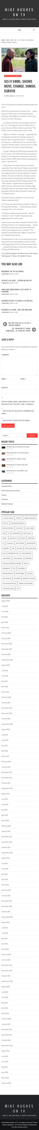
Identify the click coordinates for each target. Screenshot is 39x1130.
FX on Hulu (10, 543)
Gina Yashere (20, 543)
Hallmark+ (6, 548)
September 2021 (7, 917)
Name (4, 379)
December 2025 (6, 644)
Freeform (31, 538)
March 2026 (5, 628)
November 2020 (6, 971)
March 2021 (5, 949)
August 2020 (5, 987)
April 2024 (4, 751)
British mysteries (8, 528)
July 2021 (4, 928)
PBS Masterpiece (8, 573)
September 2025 (7, 660)
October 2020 (5, 976)
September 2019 (7, 1046)
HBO (13, 548)
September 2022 (7, 853)
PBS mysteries (20, 573)
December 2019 (6, 1029)
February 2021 (6, 954)
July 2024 (4, 735)
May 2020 (4, 1003)
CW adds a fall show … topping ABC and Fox (16, 280)
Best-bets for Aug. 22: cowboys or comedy (16, 458)
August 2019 (5, 1051)
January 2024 (5, 767)
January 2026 (5, 638)
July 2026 (4, 606)
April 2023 (4, 815)
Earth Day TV (14, 538)
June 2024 (4, 740)
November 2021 (6, 906)
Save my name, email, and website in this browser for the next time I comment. (18, 403)
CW (8, 533)
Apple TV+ (5, 523)
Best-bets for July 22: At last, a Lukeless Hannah (20, 324)
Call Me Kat (19, 528)
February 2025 (6, 697)
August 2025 (5, 665)
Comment (5, 355)
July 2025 (4, 670)
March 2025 (5, 692)
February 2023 (6, 826)
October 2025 (5, 654)
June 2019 (4, 1062)
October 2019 (5, 1040)
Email (23, 379)
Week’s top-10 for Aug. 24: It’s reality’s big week (17, 453)
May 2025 (4, 681)
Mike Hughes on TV (19, 12)
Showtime (17, 578)
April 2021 (4, 944)
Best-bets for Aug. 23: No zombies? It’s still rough (18, 447)
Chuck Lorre (30, 528)
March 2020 (5, 1013)
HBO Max (19, 548)
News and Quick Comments (12, 76)
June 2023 (4, 804)
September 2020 (7, 981)
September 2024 (7, 724)
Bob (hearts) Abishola (18, 523)
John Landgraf (18, 558)
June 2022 (4, 869)
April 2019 (4, 1072)
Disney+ (5, 538)
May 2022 (4, 874)
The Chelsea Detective (9, 583)
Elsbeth (22, 538)
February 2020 (6, 1019)
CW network (16, 533)
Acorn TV (19, 518)
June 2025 (4, 676)
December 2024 (6, 708)
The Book (4, 499)
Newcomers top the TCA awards (12, 271)
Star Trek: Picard (31, 253)
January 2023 (5, 831)
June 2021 (4, 933)
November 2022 (6, 842)
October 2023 (5, 783)
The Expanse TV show (9, 256)
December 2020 (6, 965)
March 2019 (5, 1078)
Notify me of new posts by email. (16, 420)
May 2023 (4, 810)
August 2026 (5, 601)
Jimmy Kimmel (7, 558)
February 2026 (6, 633)
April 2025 (4, 686)
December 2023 (6, 772)
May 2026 (4, 617)
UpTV (18, 588)
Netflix (26, 563)
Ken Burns (28, 558)
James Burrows (26, 553)
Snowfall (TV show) (29, 578)
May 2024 (4, 745)
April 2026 (4, 622)
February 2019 (6, 1083)
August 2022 (5, 858)
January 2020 (5, 1024)
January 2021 (5, 960)
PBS (14, 568)
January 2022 (5, 896)
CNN (4, 533)
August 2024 (5, 729)
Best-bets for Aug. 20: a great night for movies (17, 470)
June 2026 (4, 611)
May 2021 (4, 938)
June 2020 (4, 997)
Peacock (29, 573)
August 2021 (5, 922)
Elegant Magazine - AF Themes (12, 1125)
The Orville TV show (24, 256)
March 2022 (5, 885)
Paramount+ (6, 568)
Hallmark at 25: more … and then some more (16, 310)
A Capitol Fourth (8, 518)
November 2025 (6, 649)
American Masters (30, 518)
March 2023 (5, 820)
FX (3, 543)
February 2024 (6, 762)
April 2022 (4, 879)
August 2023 (5, 794)
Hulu (4, 553)
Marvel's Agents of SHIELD (15, 253)
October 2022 (5, 847)
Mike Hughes (10, 96)
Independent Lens (13, 553)
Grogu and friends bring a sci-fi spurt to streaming (16, 290)
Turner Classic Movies (26, 583)
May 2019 (4, 1067)
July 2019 (4, 1056)
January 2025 (5, 703)
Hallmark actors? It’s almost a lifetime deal (17, 301)
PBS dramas (21, 568)
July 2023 (4, 799)
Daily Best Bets (6, 486)
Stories (3, 495)
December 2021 (6, 901)
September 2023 (7, 788)
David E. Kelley (27, 533)
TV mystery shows (8, 588)
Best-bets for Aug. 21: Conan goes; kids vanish (17, 464)
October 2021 (5, 912)
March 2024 (5, 756)
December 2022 (6, 837)
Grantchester (31, 543)
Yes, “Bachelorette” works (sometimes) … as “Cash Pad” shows (18, 329)
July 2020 (4, 992)
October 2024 (5, 719)
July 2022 (4, 863)
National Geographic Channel (12, 563)
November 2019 (6, 1035)
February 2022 (6, 890)
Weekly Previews (7, 504)
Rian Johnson (7, 578)
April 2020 (4, 1008)
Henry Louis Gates (30, 548)
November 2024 (6, 713)
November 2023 (6, 778)
